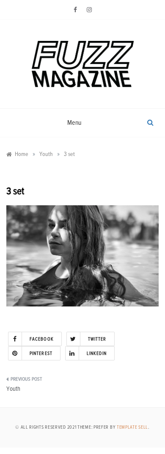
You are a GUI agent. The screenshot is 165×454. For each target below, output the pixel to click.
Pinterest (41, 353)
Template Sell (132, 427)
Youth (13, 389)
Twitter (97, 339)
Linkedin (97, 353)
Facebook (42, 339)
